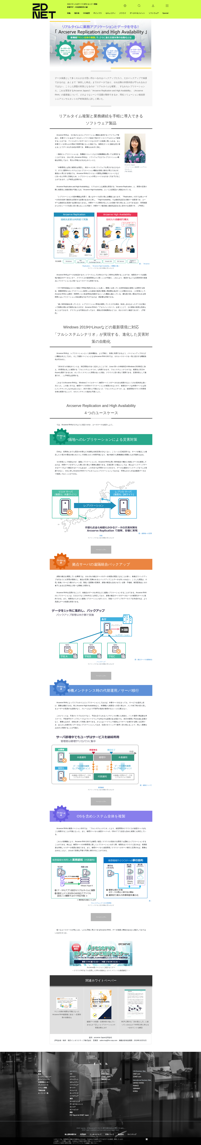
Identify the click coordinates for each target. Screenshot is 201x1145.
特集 (69, 13)
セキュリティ (111, 13)
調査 (71, 1112)
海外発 (76, 13)
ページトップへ (101, 549)
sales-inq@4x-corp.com (108, 1040)
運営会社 (121, 1134)
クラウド (122, 13)
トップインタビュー (44, 1076)
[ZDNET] (49, 9)
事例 (39, 1074)
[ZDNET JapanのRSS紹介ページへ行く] (106, 1064)
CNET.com (136, 1074)
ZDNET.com (137, 1076)
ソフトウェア (154, 13)
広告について (109, 1134)
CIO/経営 (86, 13)
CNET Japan (105, 1074)
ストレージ (73, 1090)
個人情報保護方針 (70, 1134)
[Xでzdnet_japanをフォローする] (100, 1064)
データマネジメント (137, 13)
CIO (71, 1074)
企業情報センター (44, 1082)
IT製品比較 (41, 1090)
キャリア (73, 1107)
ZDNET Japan (106, 1076)
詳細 (87, 1143)
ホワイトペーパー (44, 1079)
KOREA (135, 1091)
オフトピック (74, 1109)
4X (102, 1071)
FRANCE (136, 1085)
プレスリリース (43, 1085)
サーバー (73, 1087)
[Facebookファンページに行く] (95, 1064)
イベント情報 (42, 1087)
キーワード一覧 (43, 1093)
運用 (71, 1098)
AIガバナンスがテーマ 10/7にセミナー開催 (82, 4)
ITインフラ (98, 13)
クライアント (74, 1079)
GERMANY (136, 1088)
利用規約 (83, 1134)
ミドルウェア (74, 1096)
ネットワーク (74, 1093)
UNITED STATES (138, 1083)
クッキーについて (96, 1134)
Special (165, 13)
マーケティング (75, 1101)
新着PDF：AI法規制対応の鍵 (77, 7)
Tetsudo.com (105, 1079)
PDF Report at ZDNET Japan (79, 1115)
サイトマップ (132, 1134)
